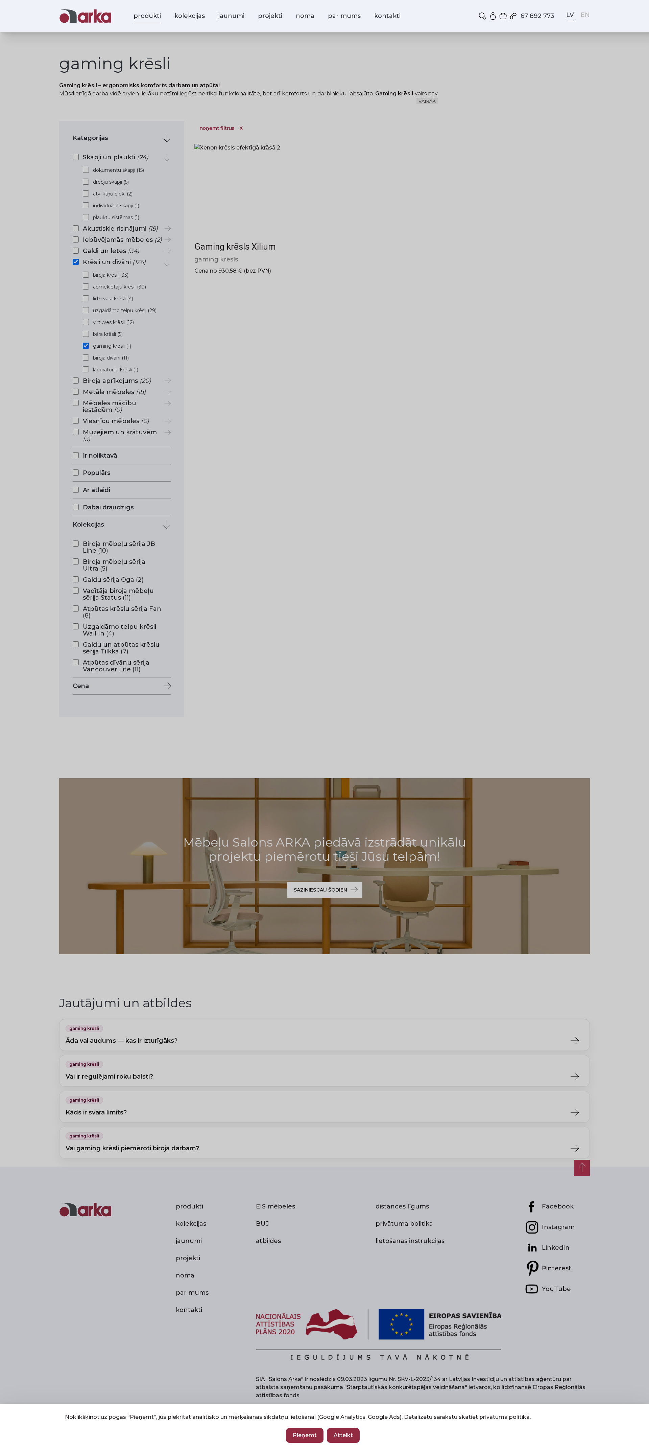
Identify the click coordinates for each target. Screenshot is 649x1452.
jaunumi (231, 16)
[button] (483, 16)
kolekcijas (189, 16)
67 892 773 (537, 16)
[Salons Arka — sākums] (85, 16)
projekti (270, 16)
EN (585, 15)
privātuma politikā (504, 1417)
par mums (344, 16)
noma (305, 16)
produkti (147, 16)
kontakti (387, 16)
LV (570, 15)
